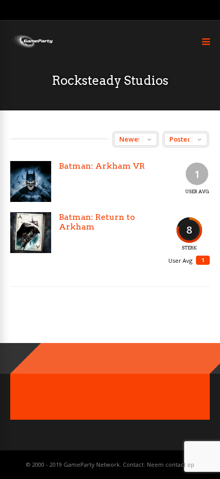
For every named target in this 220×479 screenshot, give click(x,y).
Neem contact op (170, 464)
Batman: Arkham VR (102, 166)
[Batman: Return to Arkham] (30, 232)
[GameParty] (32, 47)
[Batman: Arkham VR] (30, 181)
